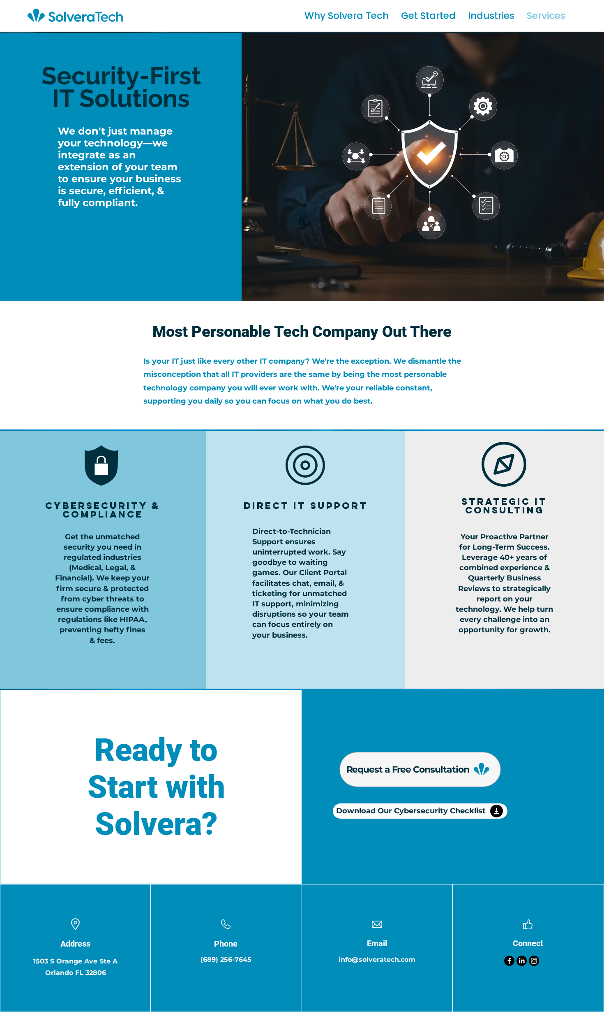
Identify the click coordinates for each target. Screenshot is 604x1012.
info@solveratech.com (377, 959)
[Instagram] (534, 961)
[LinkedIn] (521, 961)
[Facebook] (509, 961)
